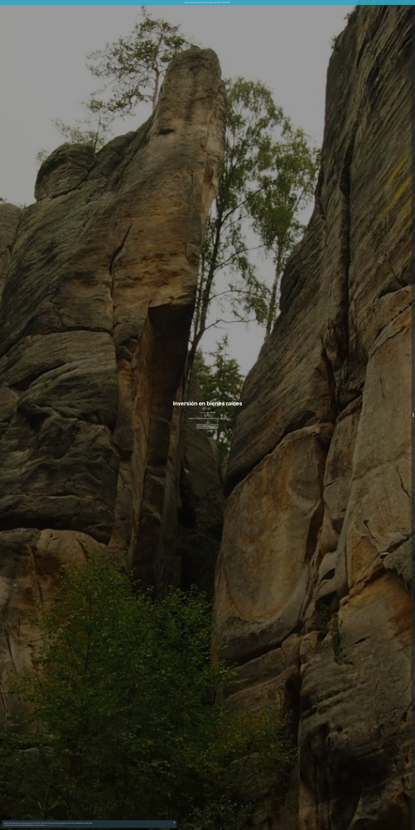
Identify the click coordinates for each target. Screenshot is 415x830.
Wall (413, 415)
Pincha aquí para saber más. (54, 825)
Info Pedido (207, 426)
